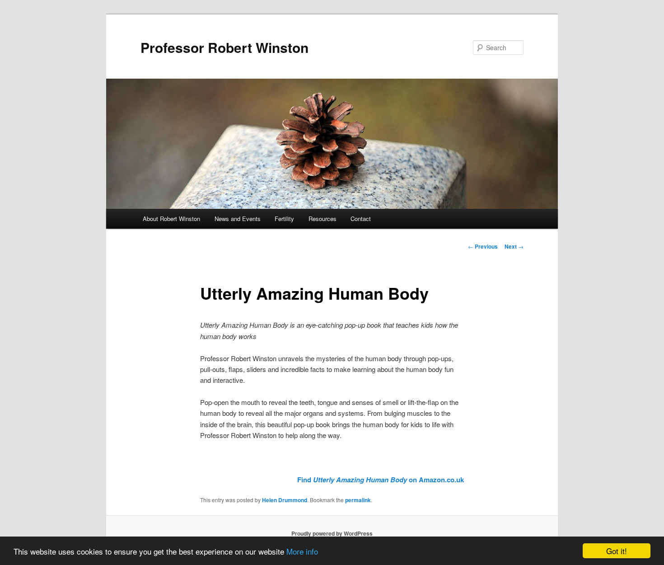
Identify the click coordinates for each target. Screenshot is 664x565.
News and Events (238, 218)
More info (302, 551)
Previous (483, 246)
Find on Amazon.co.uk (380, 480)
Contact (361, 218)
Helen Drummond (284, 500)
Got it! (616, 550)
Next (514, 246)
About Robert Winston (171, 218)
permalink (358, 500)
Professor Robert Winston (224, 47)
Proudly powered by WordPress (332, 533)
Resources (323, 218)
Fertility (284, 218)
